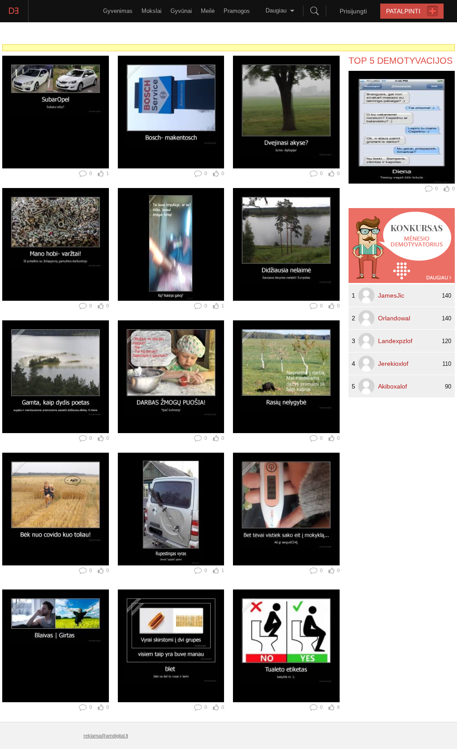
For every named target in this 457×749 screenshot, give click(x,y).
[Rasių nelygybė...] (286, 376)
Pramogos (237, 11)
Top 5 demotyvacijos (401, 60)
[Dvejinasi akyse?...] (286, 112)
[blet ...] (171, 645)
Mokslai (151, 11)
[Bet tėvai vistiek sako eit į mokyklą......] (286, 509)
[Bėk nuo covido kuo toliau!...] (55, 509)
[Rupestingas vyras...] (171, 509)
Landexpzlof (395, 340)
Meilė (208, 11)
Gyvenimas (118, 11)
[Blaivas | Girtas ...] (55, 645)
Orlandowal (394, 318)
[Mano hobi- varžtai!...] (55, 244)
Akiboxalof (392, 386)
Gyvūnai (181, 11)
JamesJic (391, 295)
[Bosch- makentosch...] (171, 112)
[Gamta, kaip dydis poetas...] (55, 376)
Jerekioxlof (393, 363)
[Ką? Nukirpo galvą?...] (171, 244)
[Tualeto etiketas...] (286, 645)
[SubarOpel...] (55, 112)
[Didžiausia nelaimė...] (286, 244)
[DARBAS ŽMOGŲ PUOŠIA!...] (171, 376)
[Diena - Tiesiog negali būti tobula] (402, 127)
